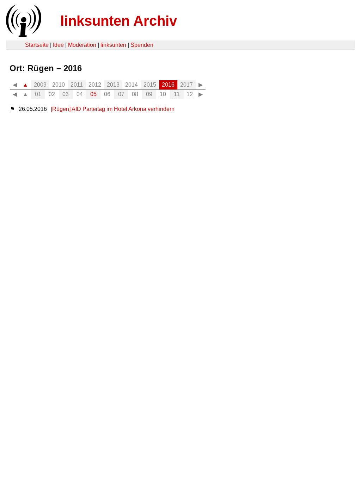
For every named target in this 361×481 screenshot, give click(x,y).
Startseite (37, 45)
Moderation (82, 45)
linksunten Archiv (118, 21)
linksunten (113, 45)
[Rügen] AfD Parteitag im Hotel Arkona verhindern (113, 109)
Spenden (141, 45)
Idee (58, 45)
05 (93, 94)
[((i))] (22, 35)
